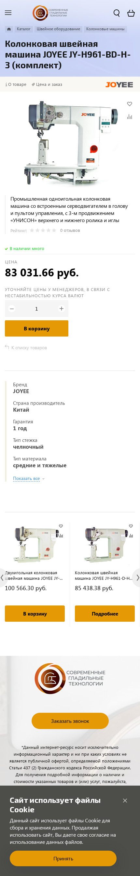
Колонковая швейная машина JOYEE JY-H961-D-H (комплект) (102, 575)
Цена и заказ (49, 84)
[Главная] (9, 29)
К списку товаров (29, 347)
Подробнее (105, 613)
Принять (63, 858)
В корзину (37, 328)
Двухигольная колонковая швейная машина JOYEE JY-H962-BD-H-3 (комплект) (32, 575)
